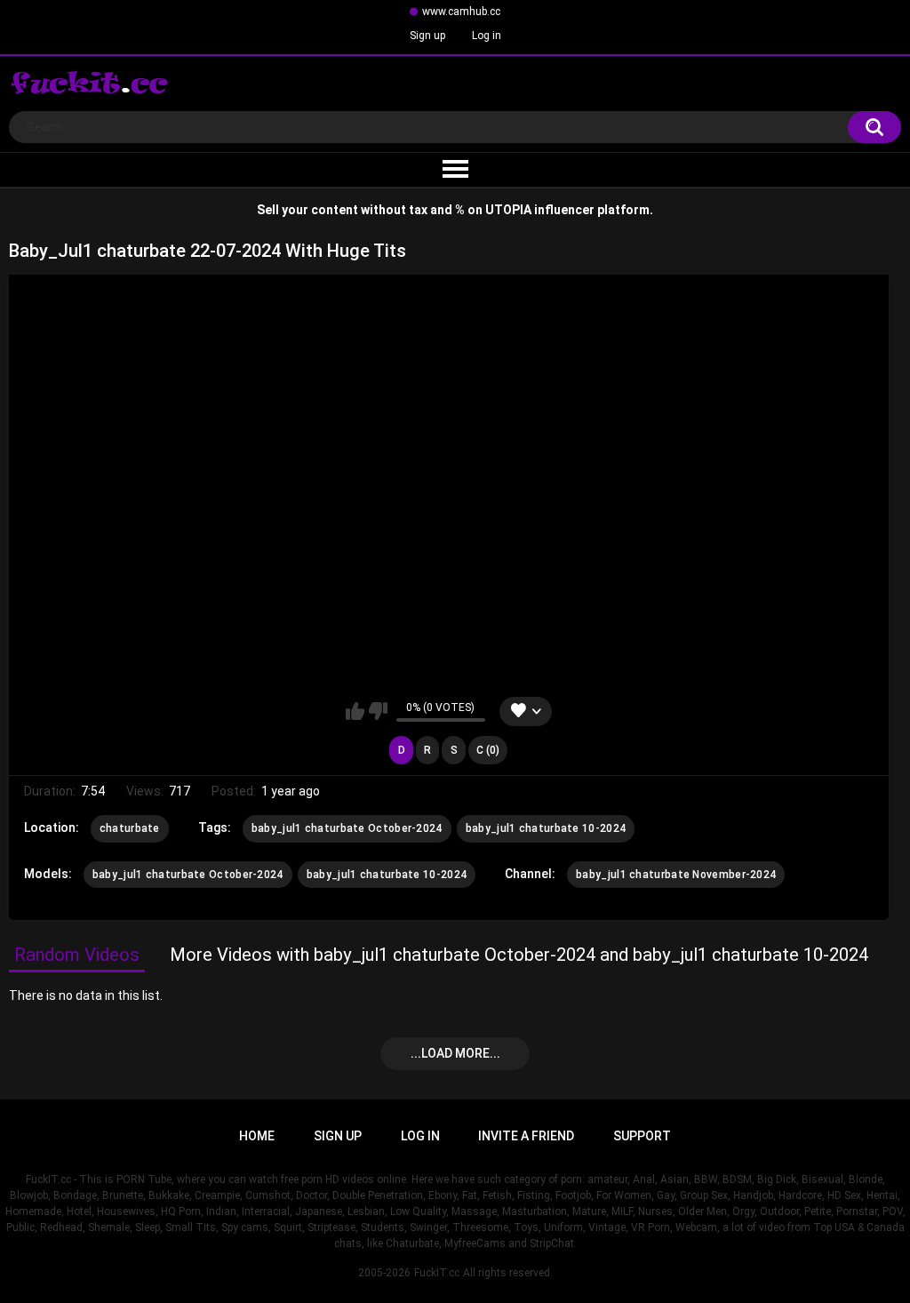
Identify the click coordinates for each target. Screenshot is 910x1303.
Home (257, 1136)
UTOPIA (508, 210)
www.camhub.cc (461, 11)
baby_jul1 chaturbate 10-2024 (546, 828)
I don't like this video (378, 711)
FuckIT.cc (436, 1273)
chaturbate (130, 828)
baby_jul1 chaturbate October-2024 (347, 828)
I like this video (355, 711)
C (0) (487, 750)
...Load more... (455, 1053)
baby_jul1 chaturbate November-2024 (676, 874)
